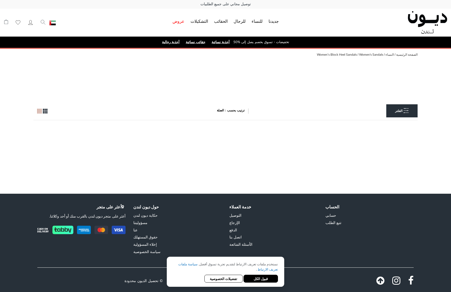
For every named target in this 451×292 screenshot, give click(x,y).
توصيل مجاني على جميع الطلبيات (225, 4)
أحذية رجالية (171, 42)
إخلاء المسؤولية (145, 244)
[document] (225, 272)
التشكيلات (199, 21)
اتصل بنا (235, 237)
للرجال (240, 21)
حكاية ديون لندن (145, 215)
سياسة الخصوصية (147, 251)
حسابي (30, 22)
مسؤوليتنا (140, 222)
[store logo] (402, 22)
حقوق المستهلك (145, 237)
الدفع (233, 230)
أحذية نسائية (221, 42)
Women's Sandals (371, 54)
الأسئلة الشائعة (240, 244)
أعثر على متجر (109, 206)
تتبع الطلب (333, 222)
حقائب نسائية (195, 42)
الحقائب (221, 21)
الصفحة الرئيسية (407, 54)
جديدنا (274, 21)
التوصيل (235, 215)
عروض (179, 21)
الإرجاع (234, 222)
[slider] (429, 143)
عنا (135, 230)
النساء (389, 54)
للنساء (257, 21)
